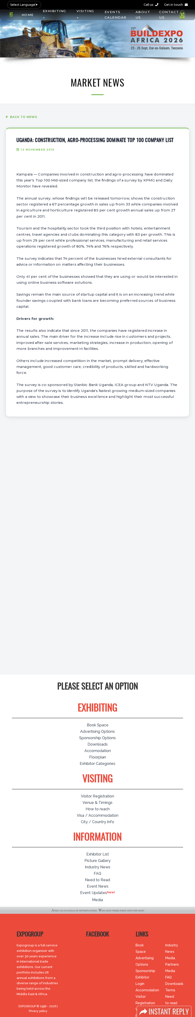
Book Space (97, 725)
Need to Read (97, 880)
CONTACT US (169, 14)
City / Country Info (97, 822)
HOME (28, 15)
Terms (170, 990)
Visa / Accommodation (97, 815)
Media (97, 900)
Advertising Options (97, 731)
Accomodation (97, 750)
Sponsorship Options (97, 738)
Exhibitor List (97, 854)
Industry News (97, 867)
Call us (148, 4)
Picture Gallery (97, 860)
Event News (97, 886)
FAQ (97, 873)
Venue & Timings (97, 802)
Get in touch (173, 4)
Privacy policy (38, 1011)
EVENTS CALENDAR (116, 14)
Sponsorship (145, 971)
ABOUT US (143, 14)
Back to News (23, 117)
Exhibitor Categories (97, 763)
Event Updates (93, 892)
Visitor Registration (97, 796)
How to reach (98, 809)
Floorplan (97, 757)
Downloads (98, 744)
